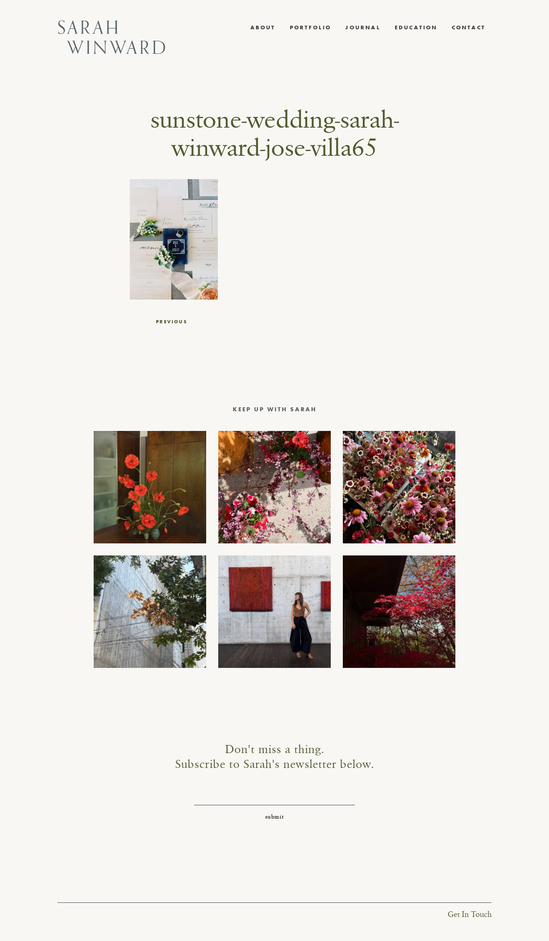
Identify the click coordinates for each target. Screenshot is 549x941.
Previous (171, 321)
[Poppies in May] (150, 487)
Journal (362, 27)
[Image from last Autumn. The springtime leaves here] (399, 611)
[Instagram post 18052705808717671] (150, 611)
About (263, 27)
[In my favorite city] (274, 611)
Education (416, 27)
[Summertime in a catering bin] (399, 487)
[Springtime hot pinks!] (274, 487)
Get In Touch (470, 915)
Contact (468, 27)
